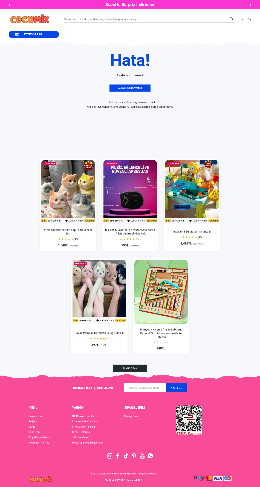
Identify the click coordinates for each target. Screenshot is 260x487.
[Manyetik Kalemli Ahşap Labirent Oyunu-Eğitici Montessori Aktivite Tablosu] (161, 292)
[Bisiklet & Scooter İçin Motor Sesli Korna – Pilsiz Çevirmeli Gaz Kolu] (130, 192)
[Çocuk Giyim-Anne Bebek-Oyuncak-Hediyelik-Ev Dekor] (30, 19)
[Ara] (231, 19)
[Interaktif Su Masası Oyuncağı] (192, 192)
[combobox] (149, 19)
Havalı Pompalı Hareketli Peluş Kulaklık (99, 333)
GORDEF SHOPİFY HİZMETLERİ (124, 480)
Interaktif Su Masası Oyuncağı (192, 231)
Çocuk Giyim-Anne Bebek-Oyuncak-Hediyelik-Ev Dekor (128, 473)
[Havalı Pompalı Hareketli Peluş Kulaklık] (99, 292)
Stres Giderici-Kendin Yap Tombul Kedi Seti (68, 231)
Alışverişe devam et (130, 88)
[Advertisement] (106, 133)
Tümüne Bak (130, 368)
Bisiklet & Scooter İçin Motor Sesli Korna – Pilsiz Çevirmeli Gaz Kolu (130, 231)
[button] (9, 4)
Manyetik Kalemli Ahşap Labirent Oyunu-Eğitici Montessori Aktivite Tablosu (161, 333)
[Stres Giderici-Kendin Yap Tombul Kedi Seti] (68, 192)
